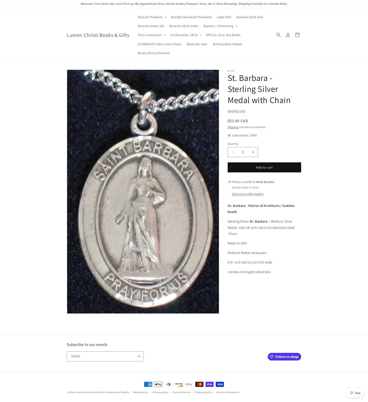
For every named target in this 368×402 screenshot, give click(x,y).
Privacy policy (160, 392)
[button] (151, 17)
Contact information (227, 392)
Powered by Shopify (118, 392)
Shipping (233, 127)
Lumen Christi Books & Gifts (91, 392)
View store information (247, 194)
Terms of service (181, 392)
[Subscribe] (138, 356)
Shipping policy (203, 392)
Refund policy (140, 392)
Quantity (233, 144)
